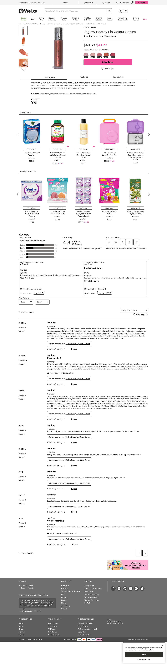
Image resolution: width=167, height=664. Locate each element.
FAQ (62, 594)
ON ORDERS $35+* (29, 3)
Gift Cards (64, 588)
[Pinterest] (124, 588)
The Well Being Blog (91, 600)
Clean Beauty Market (85, 623)
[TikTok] (142, 588)
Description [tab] (49, 77)
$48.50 (89, 44)
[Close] (162, 645)
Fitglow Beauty (90, 27)
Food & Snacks (110, 19)
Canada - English (27, 585)
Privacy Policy (149, 650)
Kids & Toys (41, 19)
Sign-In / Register (122, 3)
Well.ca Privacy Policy (91, 594)
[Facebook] (113, 588)
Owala (21, 629)
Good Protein (53, 623)
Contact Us (65, 586)
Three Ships (52, 626)
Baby (33, 19)
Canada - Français (27, 588)
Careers (64, 609)
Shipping (64, 597)
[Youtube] (136, 588)
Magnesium (82, 632)
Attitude (21, 632)
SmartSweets (52, 632)
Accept (144, 655)
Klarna (63, 603)
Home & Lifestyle (99, 19)
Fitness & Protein (75, 19)
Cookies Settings (144, 659)
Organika (22, 635)
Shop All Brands (54, 635)
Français (65, 3)
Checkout (141, 2)
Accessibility (65, 606)
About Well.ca (89, 586)
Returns (64, 600)
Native (21, 623)
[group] (23, 30)
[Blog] (130, 588)
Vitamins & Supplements (123, 19)
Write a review (110, 36)
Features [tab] (84, 77)
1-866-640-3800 (37, 639)
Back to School (23, 19)
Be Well (87, 603)
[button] (23, 69)
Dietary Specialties (84, 635)
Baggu (21, 626)
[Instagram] (119, 588)
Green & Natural (136, 19)
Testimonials (88, 591)
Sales (145, 19)
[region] (144, 652)
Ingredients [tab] (118, 77)
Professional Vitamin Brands (87, 629)
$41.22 (101, 45)
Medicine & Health (87, 19)
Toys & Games (83, 626)
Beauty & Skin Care (52, 19)
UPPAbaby (52, 629)
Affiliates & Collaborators (93, 588)
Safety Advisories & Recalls (70, 591)
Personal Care (64, 19)
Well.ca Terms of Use (91, 597)
